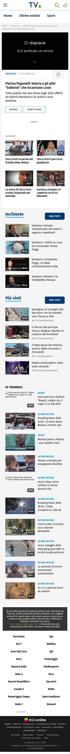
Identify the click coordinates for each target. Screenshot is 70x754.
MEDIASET (13, 109)
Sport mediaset (51, 696)
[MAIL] (65, 5)
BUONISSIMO (29, 731)
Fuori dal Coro (19, 651)
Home (8, 16)
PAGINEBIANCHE (14, 727)
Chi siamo (15, 735)
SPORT (41, 393)
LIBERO (7, 724)
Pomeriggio (51, 659)
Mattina (51, 643)
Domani (51, 704)
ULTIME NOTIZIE (46, 414)
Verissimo (19, 636)
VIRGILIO (17, 724)
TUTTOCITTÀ (28, 727)
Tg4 (51, 636)
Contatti (21, 711)
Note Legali (28, 735)
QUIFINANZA (58, 727)
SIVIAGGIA (46, 727)
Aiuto (46, 738)
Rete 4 (19, 674)
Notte (51, 689)
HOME (4, 26)
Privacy (40, 735)
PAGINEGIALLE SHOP (46, 724)
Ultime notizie (29, 16)
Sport (51, 16)
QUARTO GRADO (34, 109)
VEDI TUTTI (54, 216)
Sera (51, 674)
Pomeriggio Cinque (19, 696)
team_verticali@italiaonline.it (25, 624)
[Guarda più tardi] (58, 74)
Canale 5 (19, 689)
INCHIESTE (15, 26)
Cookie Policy (53, 735)
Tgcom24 (51, 681)
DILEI (38, 727)
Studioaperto (51, 666)
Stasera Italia (19, 666)
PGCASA (62, 724)
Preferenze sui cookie (31, 738)
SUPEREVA (41, 731)
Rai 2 (19, 659)
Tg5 (51, 651)
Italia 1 (19, 704)
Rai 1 (19, 643)
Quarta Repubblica (19, 681)
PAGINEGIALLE (29, 724)
